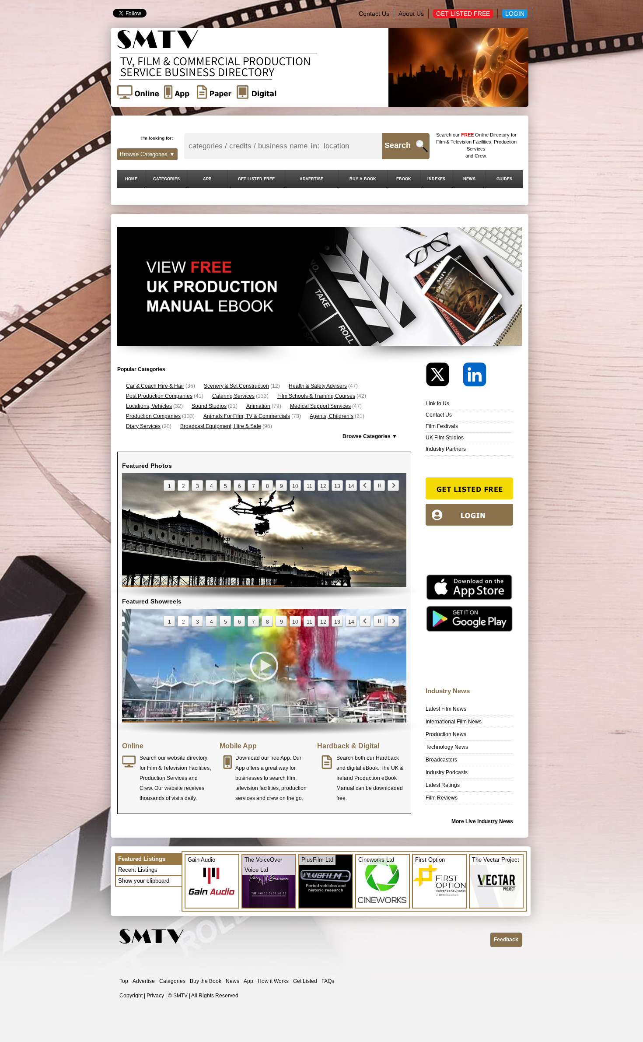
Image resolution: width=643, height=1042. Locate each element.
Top (123, 981)
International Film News (454, 722)
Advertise (144, 981)
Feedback (506, 940)
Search (397, 145)
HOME (131, 179)
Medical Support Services (320, 406)
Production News (446, 734)
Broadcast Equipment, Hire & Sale (220, 426)
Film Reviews (442, 798)
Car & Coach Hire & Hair (155, 386)
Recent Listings (137, 870)
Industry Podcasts (447, 772)
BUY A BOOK (362, 179)
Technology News (447, 747)
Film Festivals (442, 426)
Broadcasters (441, 760)
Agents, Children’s (331, 416)
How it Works (273, 981)
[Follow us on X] (443, 376)
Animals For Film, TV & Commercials (246, 416)
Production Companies (153, 416)
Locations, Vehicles (149, 406)
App (248, 981)
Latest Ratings (443, 785)
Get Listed (305, 981)
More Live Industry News (482, 821)
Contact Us (374, 13)
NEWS (469, 179)
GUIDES (504, 179)
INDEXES (436, 179)
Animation (258, 406)
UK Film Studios (445, 438)
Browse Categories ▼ (147, 154)
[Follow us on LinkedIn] (474, 376)
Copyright (131, 996)
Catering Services (233, 396)
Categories (172, 981)
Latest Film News (446, 709)
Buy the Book (205, 981)
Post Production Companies (159, 396)
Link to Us (437, 403)
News (232, 981)
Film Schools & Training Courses (316, 396)
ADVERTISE (311, 179)
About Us (411, 13)
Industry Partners (446, 449)
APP (207, 179)
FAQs (328, 981)
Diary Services (143, 426)
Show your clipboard (143, 880)
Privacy (155, 996)
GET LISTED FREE (256, 179)
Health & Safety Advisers (318, 386)
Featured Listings (141, 859)
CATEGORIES (166, 179)
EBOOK (403, 179)
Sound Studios (209, 406)
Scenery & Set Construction (236, 386)
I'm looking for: (157, 138)
